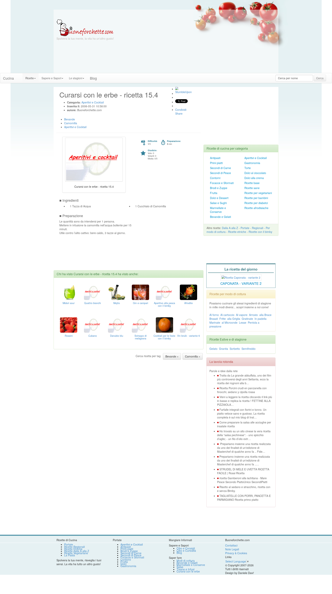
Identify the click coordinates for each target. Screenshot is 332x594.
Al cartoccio (227, 315)
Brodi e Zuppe (218, 188)
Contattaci (231, 545)
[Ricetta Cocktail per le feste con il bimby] (164, 325)
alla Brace (265, 315)
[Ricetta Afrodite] (188, 292)
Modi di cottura (186, 560)
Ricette (29, 78)
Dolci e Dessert (219, 198)
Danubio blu (116, 335)
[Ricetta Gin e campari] (140, 292)
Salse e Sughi (218, 203)
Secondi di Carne (220, 168)
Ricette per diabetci (256, 203)
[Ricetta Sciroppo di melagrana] (140, 325)
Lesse (242, 322)
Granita (223, 349)
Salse (180, 567)
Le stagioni (75, 78)
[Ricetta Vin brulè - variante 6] (188, 325)
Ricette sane (252, 188)
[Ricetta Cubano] (92, 325)
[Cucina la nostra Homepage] (19, 76)
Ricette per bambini (256, 198)
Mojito (116, 303)
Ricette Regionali (74, 547)
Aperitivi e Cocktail (255, 158)
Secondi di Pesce (220, 173)
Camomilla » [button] (192, 356)
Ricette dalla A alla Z (76, 551)
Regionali (257, 228)
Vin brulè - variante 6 (188, 335)
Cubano (92, 335)
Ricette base (252, 183)
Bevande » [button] (171, 356)
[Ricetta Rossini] (68, 325)
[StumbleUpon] (176, 88)
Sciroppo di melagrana (140, 337)
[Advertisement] (203, 46)
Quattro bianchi (92, 303)
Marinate (214, 322)
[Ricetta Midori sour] (68, 292)
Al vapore (241, 315)
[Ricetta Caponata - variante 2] (240, 277)
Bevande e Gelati (220, 217)
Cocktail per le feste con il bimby (164, 337)
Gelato (213, 349)
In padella (260, 319)
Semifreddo (249, 349)
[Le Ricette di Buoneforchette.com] (85, 27)
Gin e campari (140, 303)
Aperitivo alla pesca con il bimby (164, 304)
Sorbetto (235, 349)
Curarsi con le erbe (188, 571)
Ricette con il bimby (260, 232)
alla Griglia (233, 319)
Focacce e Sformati (222, 183)
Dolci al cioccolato (255, 173)
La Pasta (69, 555)
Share (179, 113)
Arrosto (253, 315)
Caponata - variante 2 (240, 283)
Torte (247, 168)
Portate (245, 228)
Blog (179, 553)
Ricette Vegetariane (76, 553)
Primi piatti (216, 163)
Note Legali (232, 549)
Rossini (69, 335)
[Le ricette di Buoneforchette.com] (166, 14)
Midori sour (69, 303)
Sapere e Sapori (51, 78)
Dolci (123, 564)
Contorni (215, 178)
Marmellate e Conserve (218, 210)
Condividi (180, 110)
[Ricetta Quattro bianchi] (92, 292)
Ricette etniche (237, 232)
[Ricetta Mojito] (116, 292)
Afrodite (188, 303)
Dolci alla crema (254, 178)
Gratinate (247, 319)
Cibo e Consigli (186, 548)
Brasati (213, 319)
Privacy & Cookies (236, 553)
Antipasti (215, 158)
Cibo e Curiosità (186, 550)
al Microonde (229, 322)
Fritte (222, 319)
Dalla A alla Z (230, 228)
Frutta (213, 193)
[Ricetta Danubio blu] (116, 325)
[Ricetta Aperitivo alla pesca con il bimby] (164, 292)
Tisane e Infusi (185, 569)
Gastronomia (252, 163)
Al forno (214, 315)
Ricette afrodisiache (256, 208)
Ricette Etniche (73, 549)
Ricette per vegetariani (258, 193)
